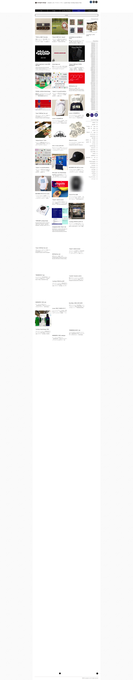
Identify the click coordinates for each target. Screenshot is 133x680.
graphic (95, 124)
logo (95, 126)
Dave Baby (94, 151)
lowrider (95, 165)
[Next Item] (95, 27)
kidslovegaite (93, 161)
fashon (95, 122)
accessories (94, 134)
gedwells (89, 157)
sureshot (95, 171)
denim (95, 153)
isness (95, 159)
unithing (95, 173)
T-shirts (89, 126)
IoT (96, 157)
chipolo (89, 132)
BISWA (89, 140)
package (95, 169)
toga (95, 132)
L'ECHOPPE (94, 163)
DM (90, 128)
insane (95, 142)
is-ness (95, 143)
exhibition (94, 155)
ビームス (95, 178)
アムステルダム (93, 177)
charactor (94, 147)
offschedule (94, 167)
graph (89, 142)
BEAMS (95, 138)
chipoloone (94, 149)
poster (95, 130)
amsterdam (94, 136)
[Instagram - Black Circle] (96, 2)
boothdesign (94, 145)
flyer (95, 128)
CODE (95, 140)
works (66, 15)
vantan (95, 175)
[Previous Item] (87, 27)
